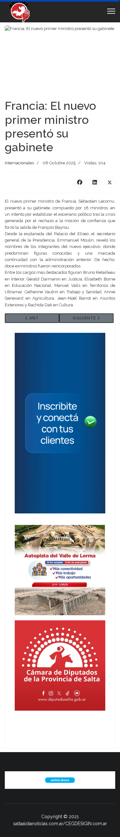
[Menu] (111, 11)
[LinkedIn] (94, 182)
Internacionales (19, 163)
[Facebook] (79, 182)
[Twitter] (109, 182)
